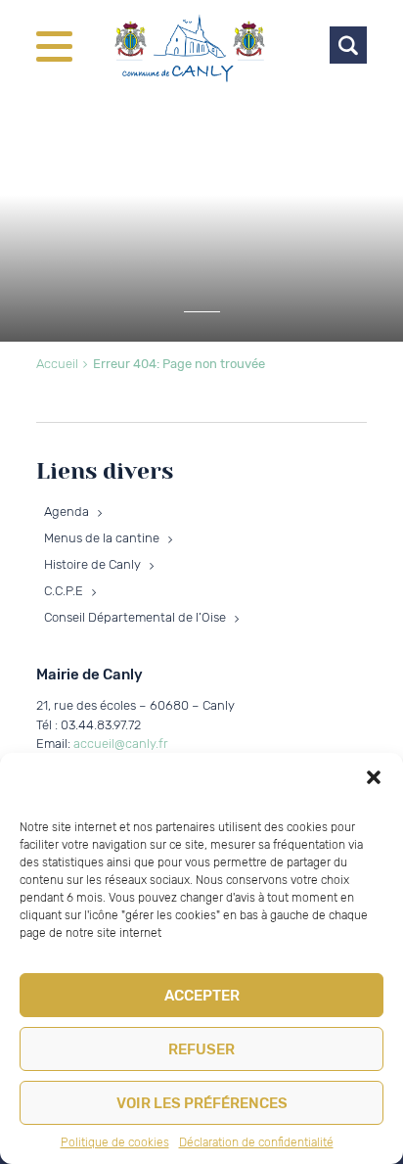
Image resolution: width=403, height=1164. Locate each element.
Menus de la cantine (101, 538)
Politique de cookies (115, 1142)
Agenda (66, 511)
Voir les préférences (202, 1103)
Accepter (202, 995)
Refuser (201, 1049)
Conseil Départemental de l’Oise (135, 617)
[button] (373, 777)
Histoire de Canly (92, 564)
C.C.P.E (63, 590)
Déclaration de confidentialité (256, 1142)
